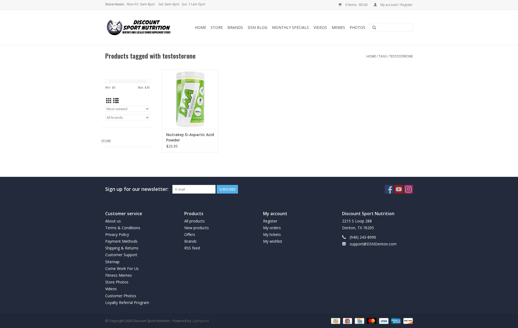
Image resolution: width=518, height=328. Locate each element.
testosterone (401, 56)
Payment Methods (121, 241)
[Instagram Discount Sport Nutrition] (408, 189)
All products (194, 221)
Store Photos (116, 282)
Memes (338, 27)
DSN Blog (257, 27)
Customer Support (121, 254)
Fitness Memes (118, 275)
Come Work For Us (122, 268)
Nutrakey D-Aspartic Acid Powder (190, 137)
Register (270, 221)
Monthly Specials (290, 27)
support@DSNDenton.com (373, 243)
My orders (272, 227)
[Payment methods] (335, 320)
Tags (383, 56)
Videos (320, 27)
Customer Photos (120, 295)
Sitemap (112, 261)
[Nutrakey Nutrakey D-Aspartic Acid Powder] (190, 99)
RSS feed (192, 248)
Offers (189, 234)
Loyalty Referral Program (127, 302)
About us (113, 221)
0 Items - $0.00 (356, 4)
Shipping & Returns (121, 248)
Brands (235, 27)
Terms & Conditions (122, 227)
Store (217, 27)
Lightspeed (200, 321)
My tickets (272, 234)
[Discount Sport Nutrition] (140, 27)
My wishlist (272, 241)
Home (200, 27)
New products (196, 227)
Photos (357, 27)
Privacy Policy (117, 234)
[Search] (374, 27)
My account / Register (396, 4)
